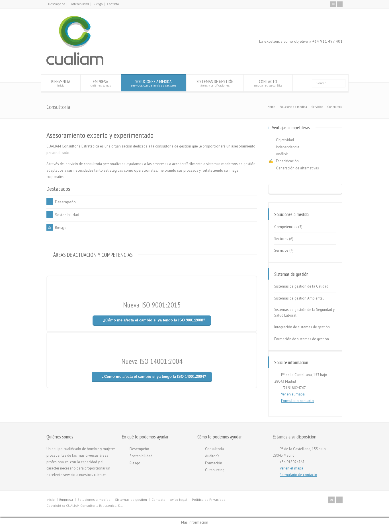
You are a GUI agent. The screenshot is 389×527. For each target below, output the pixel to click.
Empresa (66, 499)
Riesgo (98, 4)
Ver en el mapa (293, 394)
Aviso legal (178, 499)
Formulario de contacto (298, 474)
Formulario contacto (297, 400)
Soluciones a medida (93, 499)
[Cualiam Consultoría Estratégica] (74, 63)
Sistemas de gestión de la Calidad (301, 286)
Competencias (285, 226)
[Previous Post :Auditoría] (305, 189)
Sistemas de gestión (131, 499)
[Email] (333, 4)
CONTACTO (268, 83)
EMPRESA (101, 83)
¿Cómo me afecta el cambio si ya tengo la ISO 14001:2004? (154, 376)
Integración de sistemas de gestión (302, 327)
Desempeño (56, 4)
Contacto (113, 4)
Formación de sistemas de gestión (301, 339)
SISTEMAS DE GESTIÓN (215, 83)
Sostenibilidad (79, 4)
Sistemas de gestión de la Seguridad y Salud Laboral (304, 312)
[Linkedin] (340, 4)
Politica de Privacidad (209, 499)
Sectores (281, 238)
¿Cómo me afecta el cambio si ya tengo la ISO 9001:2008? (154, 320)
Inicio (50, 499)
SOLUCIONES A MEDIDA (153, 83)
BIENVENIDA (60, 83)
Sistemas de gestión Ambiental (299, 298)
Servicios (281, 250)
